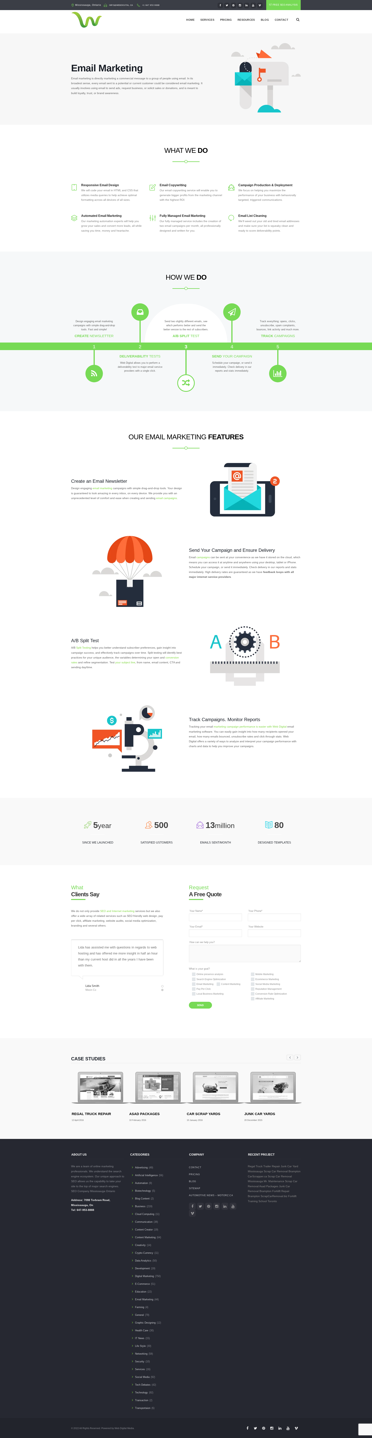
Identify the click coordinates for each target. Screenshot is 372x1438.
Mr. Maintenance (274, 1181)
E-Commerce (142, 1283)
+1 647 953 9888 (151, 5)
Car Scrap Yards (203, 1114)
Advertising (141, 1167)
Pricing (226, 19)
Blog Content (142, 1198)
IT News (139, 1338)
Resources (246, 19)
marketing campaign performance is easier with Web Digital (250, 726)
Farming (139, 1307)
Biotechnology (143, 1190)
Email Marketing (144, 1299)
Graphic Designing (145, 1322)
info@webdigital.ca (121, 5)
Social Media (142, 1377)
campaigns (203, 557)
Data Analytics (143, 1260)
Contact (281, 19)
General (139, 1314)
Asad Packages (144, 1114)
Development (142, 1268)
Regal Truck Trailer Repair (264, 1166)
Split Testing (83, 647)
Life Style (140, 1346)
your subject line (125, 662)
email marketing (102, 488)
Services (207, 19)
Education (140, 1291)
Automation (141, 1183)
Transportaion (142, 1408)
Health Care (141, 1330)
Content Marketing (145, 1237)
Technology (141, 1392)
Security (139, 1361)
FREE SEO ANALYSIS (285, 4)
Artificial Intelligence (146, 1175)
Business (140, 1206)
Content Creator (144, 1229)
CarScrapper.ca (257, 1176)
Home (190, 19)
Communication (143, 1221)
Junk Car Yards (259, 1114)
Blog (265, 19)
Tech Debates (143, 1384)
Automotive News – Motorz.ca (211, 1195)
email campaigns (166, 498)
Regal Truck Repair (91, 1114)
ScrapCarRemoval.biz (274, 1196)
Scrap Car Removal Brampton (282, 1171)
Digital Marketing (144, 1276)
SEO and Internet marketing (117, 911)
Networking (141, 1353)
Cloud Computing (144, 1214)
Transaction (141, 1400)
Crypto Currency (144, 1252)
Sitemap (194, 1188)
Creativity (140, 1245)
